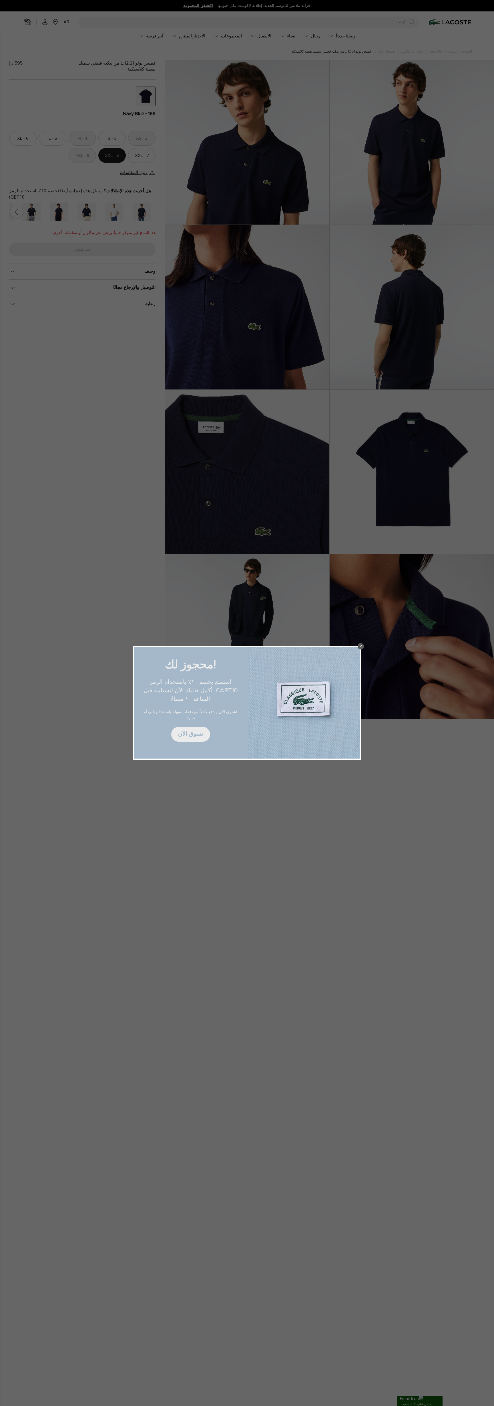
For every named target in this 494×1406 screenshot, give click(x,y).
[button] (361, 646)
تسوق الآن (190, 734)
